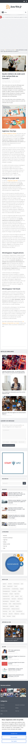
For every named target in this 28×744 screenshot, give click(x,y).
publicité (12, 606)
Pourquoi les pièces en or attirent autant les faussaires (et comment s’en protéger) (16, 516)
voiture (22, 613)
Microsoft (12, 601)
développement (6, 591)
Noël (10, 603)
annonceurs (16, 583)
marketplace (5, 601)
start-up (5, 613)
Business (5, 535)
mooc (18, 601)
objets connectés (17, 603)
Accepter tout (14, 733)
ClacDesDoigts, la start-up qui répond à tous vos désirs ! (15, 669)
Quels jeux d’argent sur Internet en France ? (16, 657)
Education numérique (7, 537)
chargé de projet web (12, 180)
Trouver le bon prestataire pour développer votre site (16, 675)
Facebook (14, 591)
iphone (16, 596)
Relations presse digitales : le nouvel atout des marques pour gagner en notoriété (17, 502)
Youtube (9, 616)
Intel (12, 596)
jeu (21, 596)
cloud (15, 586)
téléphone (16, 613)
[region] (14, 731)
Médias (4, 542)
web (4, 616)
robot (17, 606)
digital (21, 588)
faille (19, 591)
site (13, 611)
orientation (5, 606)
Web (4, 548)
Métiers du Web (8, 82)
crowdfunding (15, 588)
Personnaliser (14, 737)
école (13, 616)
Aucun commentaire (16, 82)
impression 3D (6, 596)
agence (4, 583)
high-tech (17, 593)
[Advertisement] (14, 34)
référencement (6, 608)
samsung (5, 611)
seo (10, 611)
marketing (20, 598)
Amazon (10, 583)
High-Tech (5, 539)
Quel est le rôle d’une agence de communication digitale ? (14, 413)
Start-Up (5, 546)
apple (4, 586)
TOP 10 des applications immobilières (14, 650)
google (11, 593)
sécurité (10, 613)
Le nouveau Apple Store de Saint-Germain (16, 663)
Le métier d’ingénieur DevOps (9, 133)
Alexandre (8, 80)
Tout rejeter (14, 741)
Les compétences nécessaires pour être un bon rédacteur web (13, 392)
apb (22, 583)
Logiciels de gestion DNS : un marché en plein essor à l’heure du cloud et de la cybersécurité (13, 372)
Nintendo (5, 603)
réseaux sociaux (15, 608)
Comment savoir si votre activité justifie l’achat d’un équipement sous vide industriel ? (17, 524)
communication (6, 588)
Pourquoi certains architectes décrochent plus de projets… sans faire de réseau (16, 509)
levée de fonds (6, 598)
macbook (14, 598)
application (9, 586)
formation (5, 593)
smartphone (19, 611)
